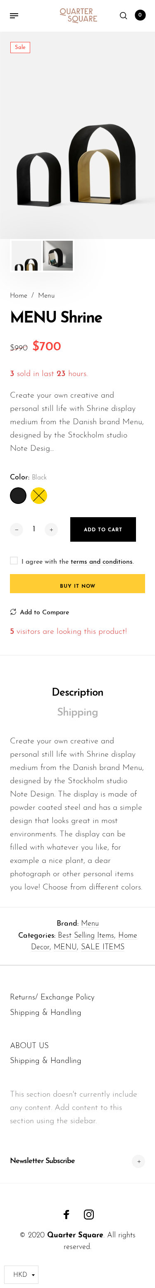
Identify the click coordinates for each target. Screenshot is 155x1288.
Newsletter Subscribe (42, 1161)
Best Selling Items (86, 936)
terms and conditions (102, 562)
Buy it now (77, 586)
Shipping (77, 713)
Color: (28, 477)
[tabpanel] (77, 135)
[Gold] (39, 495)
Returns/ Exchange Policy (52, 998)
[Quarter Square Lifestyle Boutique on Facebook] (67, 1215)
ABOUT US (29, 1046)
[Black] (18, 495)
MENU (65, 947)
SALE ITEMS (102, 947)
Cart (140, 15)
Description (77, 693)
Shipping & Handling (45, 1013)
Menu (90, 924)
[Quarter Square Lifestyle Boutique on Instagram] (89, 1215)
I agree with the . (77, 562)
